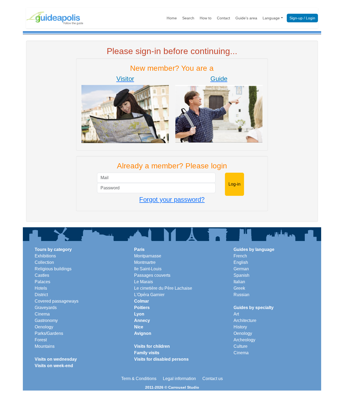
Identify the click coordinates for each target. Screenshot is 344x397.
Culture (241, 346)
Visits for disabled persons (161, 359)
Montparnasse (147, 256)
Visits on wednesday (56, 359)
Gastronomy (46, 320)
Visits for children (152, 346)
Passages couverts (152, 275)
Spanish (241, 275)
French (240, 256)
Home (172, 18)
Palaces (42, 281)
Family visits (146, 352)
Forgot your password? (172, 199)
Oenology (44, 327)
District (41, 294)
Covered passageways (56, 301)
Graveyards (46, 307)
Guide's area (246, 18)
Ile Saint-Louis (148, 269)
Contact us (212, 378)
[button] (125, 109)
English (241, 262)
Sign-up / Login (302, 18)
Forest (41, 340)
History (240, 327)
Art (236, 314)
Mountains (45, 346)
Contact (223, 18)
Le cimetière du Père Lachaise (163, 288)
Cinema (42, 314)
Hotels (41, 288)
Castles (42, 275)
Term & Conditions (138, 378)
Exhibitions (45, 256)
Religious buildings (53, 269)
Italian (239, 281)
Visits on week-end (54, 365)
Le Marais (143, 281)
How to (206, 18)
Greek (239, 288)
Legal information (179, 378)
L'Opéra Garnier (149, 294)
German (241, 269)
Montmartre (145, 262)
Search (188, 18)
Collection (44, 262)
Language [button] (271, 18)
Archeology (244, 340)
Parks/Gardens (49, 333)
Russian (241, 294)
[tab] (125, 110)
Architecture (245, 320)
